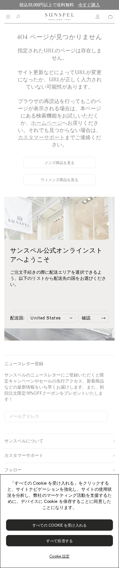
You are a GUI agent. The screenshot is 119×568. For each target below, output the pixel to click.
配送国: (17, 318)
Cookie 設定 (59, 556)
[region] (59, 521)
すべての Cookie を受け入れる (59, 525)
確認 (86, 318)
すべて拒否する (59, 541)
